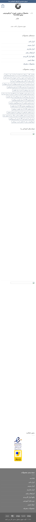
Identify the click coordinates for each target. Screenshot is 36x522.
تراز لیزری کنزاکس (12, 87)
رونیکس (19, 112)
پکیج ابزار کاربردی (29, 56)
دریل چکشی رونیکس (17, 109)
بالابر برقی (31, 81)
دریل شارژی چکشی (28, 103)
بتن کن (13, 81)
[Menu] (33, 6)
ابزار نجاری (31, 78)
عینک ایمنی (31, 60)
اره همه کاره (7, 78)
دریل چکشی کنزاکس (28, 112)
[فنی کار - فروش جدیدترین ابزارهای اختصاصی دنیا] (18, 6)
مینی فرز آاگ (23, 119)
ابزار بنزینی (31, 45)
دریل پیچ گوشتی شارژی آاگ (26, 106)
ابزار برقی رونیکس (9, 74)
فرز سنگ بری (13, 115)
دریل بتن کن (5, 93)
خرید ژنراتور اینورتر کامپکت (26, 93)
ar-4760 (32, 478)
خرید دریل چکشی (17, 90)
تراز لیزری (31, 87)
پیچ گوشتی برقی (29, 122)
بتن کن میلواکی (7, 84)
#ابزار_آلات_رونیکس (28, 74)
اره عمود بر (23, 78)
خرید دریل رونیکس (29, 90)
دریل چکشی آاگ (29, 109)
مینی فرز (31, 119)
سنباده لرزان (30, 115)
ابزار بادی (32, 41)
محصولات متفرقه (29, 64)
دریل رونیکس (18, 96)
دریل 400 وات (13, 93)
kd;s (20, 74)
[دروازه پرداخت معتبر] (18, 455)
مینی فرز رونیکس (14, 119)
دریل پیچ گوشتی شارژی (15, 103)
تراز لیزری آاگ (23, 87)
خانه (31, 13)
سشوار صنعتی (11, 112)
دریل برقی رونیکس (29, 96)
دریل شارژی (10, 96)
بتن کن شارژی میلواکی (18, 84)
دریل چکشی (14, 106)
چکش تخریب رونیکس (17, 122)
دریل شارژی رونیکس (17, 100)
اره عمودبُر (15, 78)
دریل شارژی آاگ (29, 100)
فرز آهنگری (22, 115)
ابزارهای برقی (30, 52)
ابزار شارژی (31, 49)
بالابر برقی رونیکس (21, 81)
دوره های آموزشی (29, 501)
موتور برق (6, 115)
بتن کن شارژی (30, 84)
